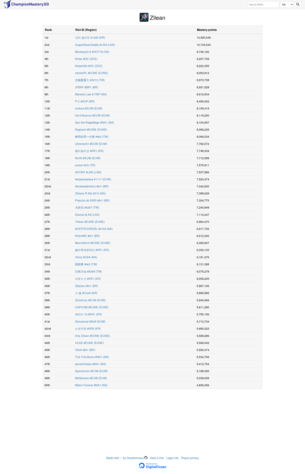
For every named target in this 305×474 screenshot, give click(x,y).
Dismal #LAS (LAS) (87, 215)
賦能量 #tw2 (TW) (86, 264)
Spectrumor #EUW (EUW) (91, 371)
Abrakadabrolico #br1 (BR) (92, 186)
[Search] (298, 4)
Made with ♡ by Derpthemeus (125, 458)
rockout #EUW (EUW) (88, 108)
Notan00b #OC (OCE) (89, 66)
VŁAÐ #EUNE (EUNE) (89, 343)
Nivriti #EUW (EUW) (87, 158)
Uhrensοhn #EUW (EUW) (91, 144)
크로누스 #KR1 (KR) (88, 279)
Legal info (172, 458)
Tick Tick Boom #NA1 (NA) (92, 357)
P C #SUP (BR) (85, 101)
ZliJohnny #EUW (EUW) (90, 300)
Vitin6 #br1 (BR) (85, 350)
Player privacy (190, 458)
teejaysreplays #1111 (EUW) (93, 179)
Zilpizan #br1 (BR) (86, 286)
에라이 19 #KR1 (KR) (88, 314)
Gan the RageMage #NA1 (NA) (94, 122)
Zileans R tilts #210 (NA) (90, 193)
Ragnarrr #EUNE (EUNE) (91, 129)
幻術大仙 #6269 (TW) (88, 271)
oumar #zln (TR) (85, 165)
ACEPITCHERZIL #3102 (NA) (94, 229)
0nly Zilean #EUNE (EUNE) (92, 336)
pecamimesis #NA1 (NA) (90, 364)
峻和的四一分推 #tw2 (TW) (91, 136)
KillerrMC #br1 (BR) (87, 236)
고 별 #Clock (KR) (86, 293)
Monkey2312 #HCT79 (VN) (92, 52)
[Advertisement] (152, 417)
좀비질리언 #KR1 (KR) (89, 151)
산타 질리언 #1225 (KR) (90, 37)
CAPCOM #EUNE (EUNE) (92, 307)
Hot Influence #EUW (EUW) (92, 115)
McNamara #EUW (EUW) (91, 378)
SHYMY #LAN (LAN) (88, 172)
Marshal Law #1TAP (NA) (91, 94)
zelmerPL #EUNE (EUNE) (91, 73)
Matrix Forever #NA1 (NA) (91, 385)
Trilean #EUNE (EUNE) (90, 222)
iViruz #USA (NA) (86, 257)
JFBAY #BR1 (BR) (86, 87)
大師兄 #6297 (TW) (87, 207)
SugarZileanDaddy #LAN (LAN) (95, 45)
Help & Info (157, 458)
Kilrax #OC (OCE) (86, 59)
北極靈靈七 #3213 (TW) (90, 80)
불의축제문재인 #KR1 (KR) (92, 250)
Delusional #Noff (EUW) (90, 321)
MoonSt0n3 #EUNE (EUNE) (92, 243)
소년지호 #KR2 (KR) (88, 328)
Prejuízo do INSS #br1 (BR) (92, 200)
